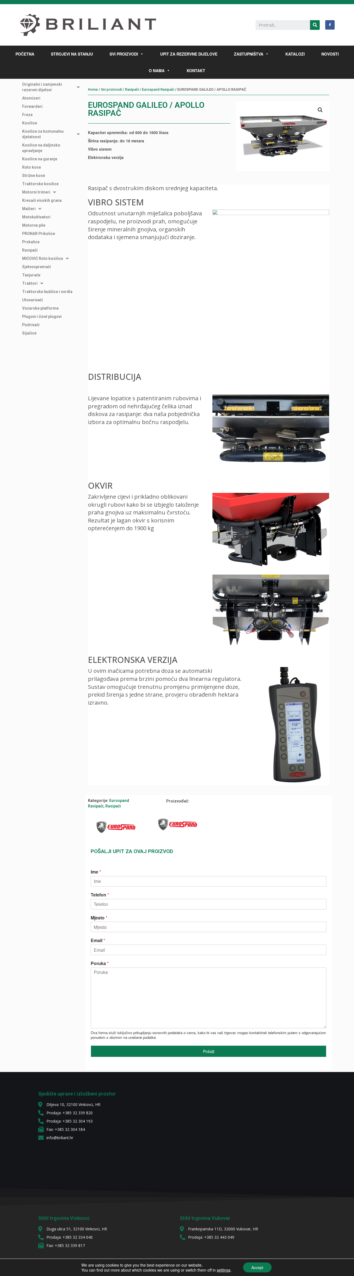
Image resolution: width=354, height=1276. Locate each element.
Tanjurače (31, 275)
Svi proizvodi (111, 89)
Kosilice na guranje (39, 159)
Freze (27, 115)
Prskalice (31, 242)
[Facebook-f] (330, 25)
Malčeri (29, 208)
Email (98, 940)
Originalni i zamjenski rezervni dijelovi (42, 87)
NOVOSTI (330, 54)
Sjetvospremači (36, 267)
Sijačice (29, 333)
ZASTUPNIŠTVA (248, 54)
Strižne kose (33, 175)
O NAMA (157, 70)
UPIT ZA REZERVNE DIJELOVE (188, 54)
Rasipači (30, 250)
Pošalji (208, 1051)
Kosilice (29, 123)
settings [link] (223, 1270)
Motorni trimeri (36, 192)
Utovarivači (32, 300)
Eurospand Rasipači (158, 89)
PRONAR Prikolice (38, 233)
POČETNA (24, 54)
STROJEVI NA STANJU (72, 54)
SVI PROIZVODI (124, 54)
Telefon (100, 895)
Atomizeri (31, 98)
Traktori (30, 283)
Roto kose (31, 167)
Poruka (100, 963)
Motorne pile (33, 225)
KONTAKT (196, 70)
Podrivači (31, 325)
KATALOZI (295, 54)
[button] (141, 54)
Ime (96, 872)
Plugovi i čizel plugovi (42, 316)
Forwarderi (32, 106)
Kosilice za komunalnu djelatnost (43, 134)
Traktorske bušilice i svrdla (47, 291)
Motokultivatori (36, 217)
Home (93, 89)
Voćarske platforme (40, 308)
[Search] (315, 25)
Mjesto (99, 918)
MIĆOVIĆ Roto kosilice (42, 258)
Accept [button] (257, 1267)
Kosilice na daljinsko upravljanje (41, 148)
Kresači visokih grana (42, 200)
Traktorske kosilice (40, 184)
